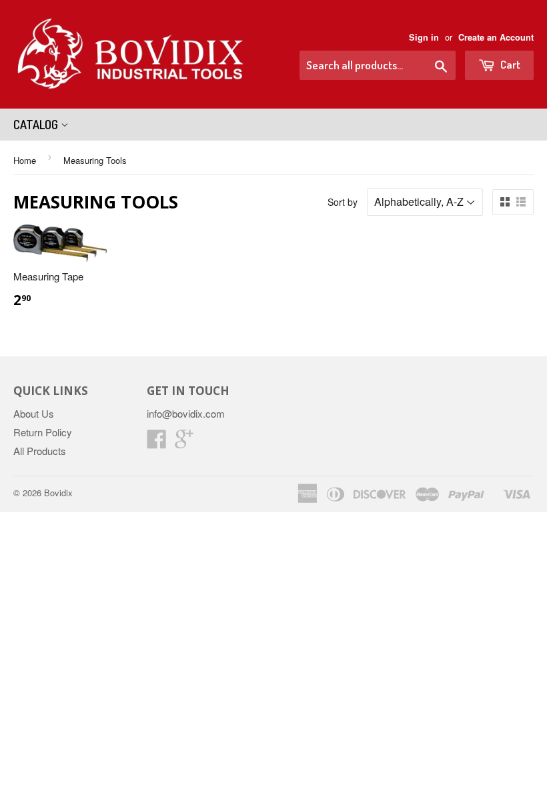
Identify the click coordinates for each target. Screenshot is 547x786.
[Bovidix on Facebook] (157, 443)
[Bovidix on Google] (184, 443)
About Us (33, 413)
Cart (509, 64)
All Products (39, 451)
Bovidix (58, 492)
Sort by (343, 201)
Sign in (424, 37)
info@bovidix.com (186, 413)
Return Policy (42, 432)
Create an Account (496, 37)
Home (24, 160)
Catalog (37, 124)
